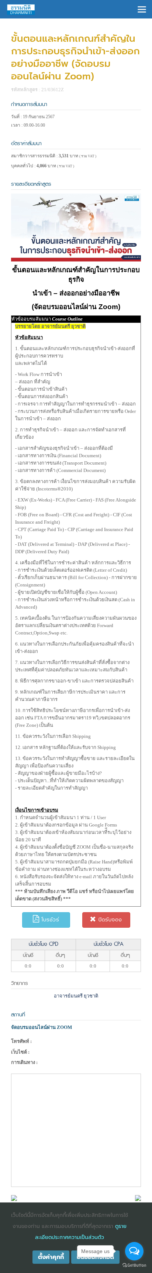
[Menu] (141, 8)
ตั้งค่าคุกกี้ (51, 1257)
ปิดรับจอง (109, 920)
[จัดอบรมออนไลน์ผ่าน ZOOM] (14, 1197)
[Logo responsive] (21, 9)
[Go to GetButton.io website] (134, 1265)
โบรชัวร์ (49, 920)
